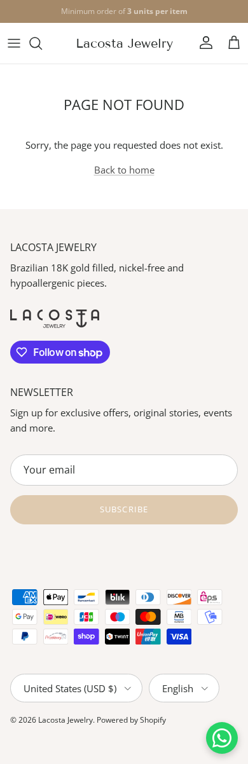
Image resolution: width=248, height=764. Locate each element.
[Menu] (14, 43)
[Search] (42, 43)
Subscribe (124, 509)
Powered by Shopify (131, 719)
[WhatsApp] (222, 738)
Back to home (124, 169)
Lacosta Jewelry (65, 719)
